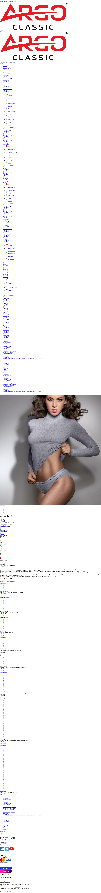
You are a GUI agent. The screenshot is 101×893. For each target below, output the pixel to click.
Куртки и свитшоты (13, 152)
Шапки (10, 283)
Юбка (9, 122)
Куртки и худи (11, 100)
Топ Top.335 (3, 739)
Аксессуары (5, 278)
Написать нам (3, 842)
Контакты (5, 348)
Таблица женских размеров (9, 349)
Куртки (7, 222)
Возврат (5, 343)
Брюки (9, 108)
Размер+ (5, 182)
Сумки (7, 284)
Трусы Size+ (11, 259)
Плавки (10, 157)
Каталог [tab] (2, 360)
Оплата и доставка (7, 342)
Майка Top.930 (3, 666)
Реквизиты (5, 356)
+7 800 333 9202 (11, 62)
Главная (2, 394)
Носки (9, 281)
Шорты (10, 106)
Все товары (11, 127)
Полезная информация (8, 353)
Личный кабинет (7, 346)
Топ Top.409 (3, 791)
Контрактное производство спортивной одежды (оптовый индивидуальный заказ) (22, 358)
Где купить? (5, 345)
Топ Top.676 (3, 691)
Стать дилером (6, 347)
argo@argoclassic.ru (4, 839)
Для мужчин (6, 144)
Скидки (4, 312)
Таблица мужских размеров (9, 351)
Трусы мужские (12, 253)
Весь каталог (6, 357)
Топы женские (11, 248)
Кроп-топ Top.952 (4, 631)
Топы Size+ (10, 256)
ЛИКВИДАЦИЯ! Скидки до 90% (8, 1)
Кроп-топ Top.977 (4, 591)
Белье (4, 243)
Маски (9, 290)
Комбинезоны (11, 103)
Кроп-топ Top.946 (4, 611)
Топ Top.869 (3, 648)
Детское (4, 220)
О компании (6, 341)
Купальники (11, 119)
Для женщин (6, 92)
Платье (9, 125)
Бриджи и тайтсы (12, 111)
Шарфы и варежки (12, 287)
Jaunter (4, 338)
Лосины (10, 114)
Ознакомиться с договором (9, 354)
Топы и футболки (12, 98)
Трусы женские (11, 251)
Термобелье (11, 116)
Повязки (10, 293)
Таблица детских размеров (9, 352)
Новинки (5, 66)
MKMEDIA (9, 891)
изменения (17, 887)
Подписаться (3, 843)
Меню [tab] (5, 360)
